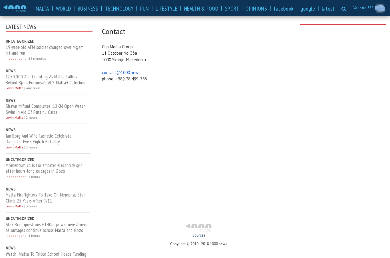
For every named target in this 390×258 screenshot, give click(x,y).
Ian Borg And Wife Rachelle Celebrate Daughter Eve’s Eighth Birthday (39, 139)
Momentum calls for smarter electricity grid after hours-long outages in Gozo (44, 168)
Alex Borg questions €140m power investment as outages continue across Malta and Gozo (47, 227)
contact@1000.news (121, 72)
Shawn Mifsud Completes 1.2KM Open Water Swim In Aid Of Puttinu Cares (45, 109)
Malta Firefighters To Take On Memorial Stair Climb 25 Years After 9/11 (46, 198)
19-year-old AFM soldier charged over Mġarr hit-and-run (44, 50)
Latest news (21, 27)
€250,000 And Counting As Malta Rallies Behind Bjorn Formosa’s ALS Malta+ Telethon (46, 80)
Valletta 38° (363, 7)
